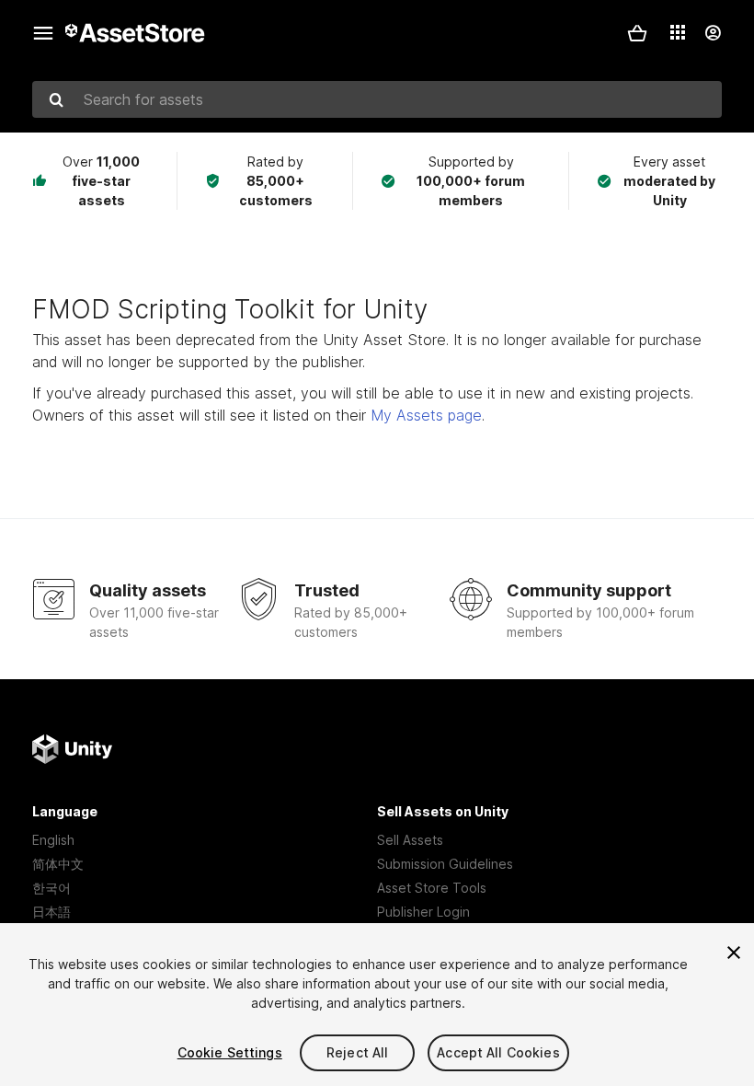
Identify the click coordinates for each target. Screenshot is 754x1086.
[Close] (734, 952)
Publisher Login (423, 911)
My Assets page (426, 415)
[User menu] (712, 33)
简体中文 (58, 864)
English (53, 840)
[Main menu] (43, 33)
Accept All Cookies (498, 1052)
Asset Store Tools (431, 887)
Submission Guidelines (445, 864)
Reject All (357, 1052)
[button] (637, 33)
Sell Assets (410, 840)
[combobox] (377, 99)
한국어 (51, 887)
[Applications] (678, 32)
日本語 (51, 911)
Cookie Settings (229, 1052)
